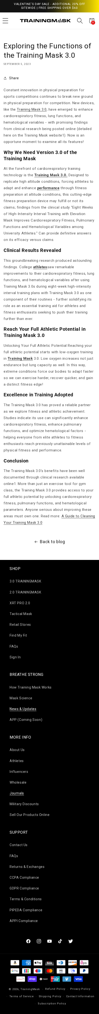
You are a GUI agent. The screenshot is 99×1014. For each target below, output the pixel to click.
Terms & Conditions (26, 899)
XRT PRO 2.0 (20, 603)
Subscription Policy (52, 1003)
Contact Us (19, 845)
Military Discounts (24, 804)
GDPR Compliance (24, 888)
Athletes (17, 761)
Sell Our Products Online (30, 815)
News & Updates (23, 709)
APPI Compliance (24, 921)
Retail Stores (20, 625)
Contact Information (80, 996)
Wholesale (18, 782)
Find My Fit (18, 635)
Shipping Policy (50, 996)
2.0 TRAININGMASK (25, 592)
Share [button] (14, 78)
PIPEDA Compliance (26, 910)
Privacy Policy (80, 989)
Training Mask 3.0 (31, 109)
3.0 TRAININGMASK (25, 581)
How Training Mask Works (31, 687)
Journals (17, 793)
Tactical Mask (21, 614)
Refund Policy (55, 989)
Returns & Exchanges (27, 867)
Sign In (15, 657)
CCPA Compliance (24, 877)
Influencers (19, 772)
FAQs (14, 646)
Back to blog (52, 541)
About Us (17, 750)
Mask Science (21, 698)
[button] (80, 21)
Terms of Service (21, 996)
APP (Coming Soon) (26, 720)
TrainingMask (30, 989)
